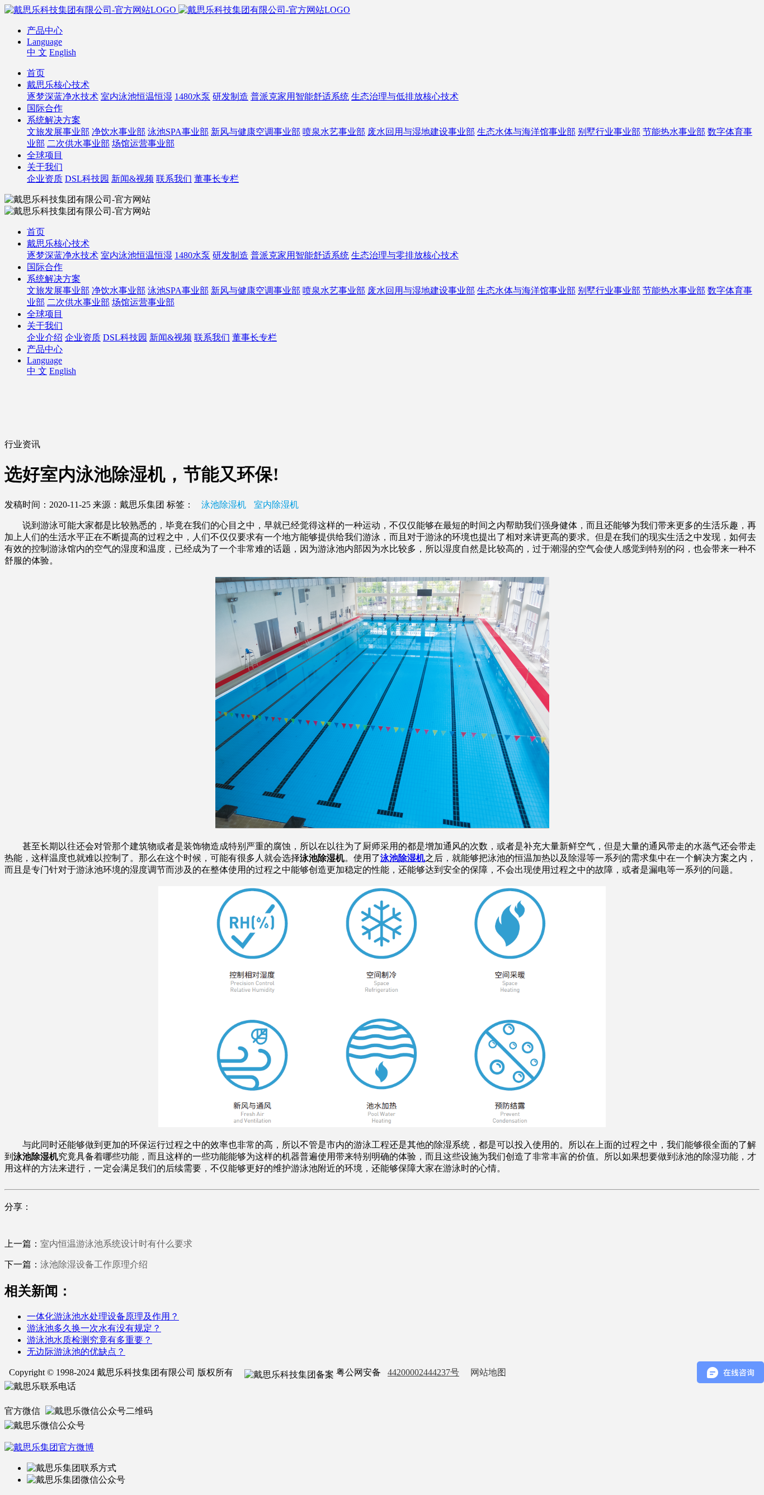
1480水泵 (192, 96)
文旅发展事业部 (58, 131)
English (62, 52)
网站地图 (488, 1372)
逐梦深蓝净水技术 (62, 96)
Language (44, 41)
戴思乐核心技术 (58, 84)
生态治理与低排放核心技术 (405, 96)
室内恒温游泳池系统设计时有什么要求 (116, 1243)
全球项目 (45, 155)
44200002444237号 (423, 1372)
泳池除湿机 (223, 504)
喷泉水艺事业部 (334, 131)
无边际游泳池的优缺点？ (76, 1351)
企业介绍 (45, 337)
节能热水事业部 (674, 131)
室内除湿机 (276, 504)
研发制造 (230, 96)
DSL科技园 (87, 178)
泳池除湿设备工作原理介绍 (94, 1264)
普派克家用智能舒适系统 (300, 96)
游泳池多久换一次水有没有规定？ (94, 1328)
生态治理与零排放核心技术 (405, 255)
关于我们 (45, 167)
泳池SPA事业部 (178, 131)
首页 (36, 73)
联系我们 (174, 178)
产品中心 (45, 30)
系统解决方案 (54, 120)
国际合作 (45, 108)
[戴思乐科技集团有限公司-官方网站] (91, 10)
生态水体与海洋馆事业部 (526, 131)
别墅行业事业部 (609, 131)
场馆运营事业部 (143, 143)
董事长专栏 (216, 178)
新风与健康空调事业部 (255, 131)
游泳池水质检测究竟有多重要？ (89, 1340)
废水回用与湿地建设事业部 (421, 131)
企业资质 (45, 178)
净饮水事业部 (118, 131)
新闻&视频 (132, 178)
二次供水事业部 (78, 143)
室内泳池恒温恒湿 (136, 96)
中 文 (37, 52)
